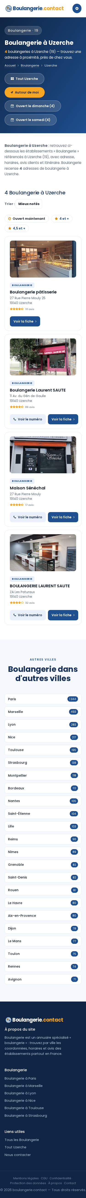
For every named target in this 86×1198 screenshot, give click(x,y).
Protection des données (28, 1183)
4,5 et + (19, 228)
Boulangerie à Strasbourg (26, 1115)
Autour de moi (27, 92)
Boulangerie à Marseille (24, 1085)
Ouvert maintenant (29, 218)
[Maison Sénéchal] (43, 454)
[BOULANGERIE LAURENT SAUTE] (43, 552)
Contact (70, 1183)
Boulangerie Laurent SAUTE (38, 390)
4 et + (64, 218)
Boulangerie (38, 8)
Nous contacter (18, 1155)
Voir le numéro (30, 419)
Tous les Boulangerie (22, 1140)
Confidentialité (60, 1178)
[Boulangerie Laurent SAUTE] (43, 356)
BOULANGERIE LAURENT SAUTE (40, 586)
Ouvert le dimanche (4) (35, 106)
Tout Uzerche (27, 78)
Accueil (10, 65)
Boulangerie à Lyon (20, 1093)
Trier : (10, 204)
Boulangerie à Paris (20, 1078)
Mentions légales (26, 1178)
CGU (44, 1178)
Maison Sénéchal (27, 488)
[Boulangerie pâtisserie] (43, 259)
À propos (55, 1183)
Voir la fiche (23, 321)
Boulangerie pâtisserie (33, 292)
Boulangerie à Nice (20, 1100)
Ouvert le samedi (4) (33, 120)
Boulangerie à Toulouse (24, 1108)
